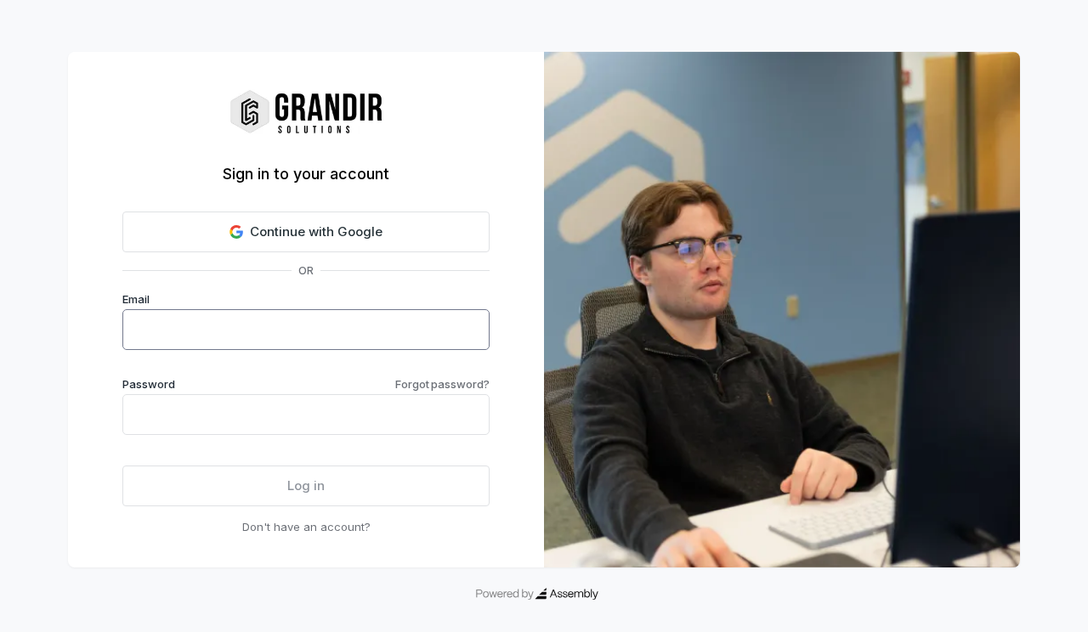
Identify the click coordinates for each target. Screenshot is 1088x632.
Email (136, 299)
